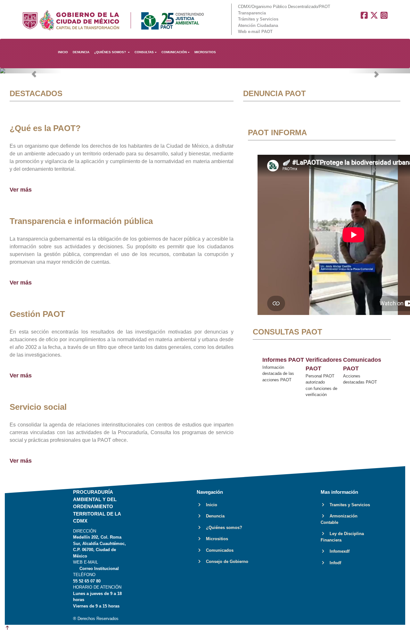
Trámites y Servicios (258, 19)
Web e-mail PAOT (255, 31)
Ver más (21, 189)
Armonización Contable (339, 519)
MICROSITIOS (205, 52)
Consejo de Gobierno (225, 561)
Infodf (333, 562)
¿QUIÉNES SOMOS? (110, 52)
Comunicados (218, 550)
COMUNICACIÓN (174, 52)
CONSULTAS (144, 52)
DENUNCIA (81, 52)
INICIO (63, 52)
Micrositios (215, 538)
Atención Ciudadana (258, 25)
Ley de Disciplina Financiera (342, 536)
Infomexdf (337, 551)
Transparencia (252, 13)
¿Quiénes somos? (222, 527)
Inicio (209, 504)
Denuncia (213, 516)
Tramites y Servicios (348, 504)
